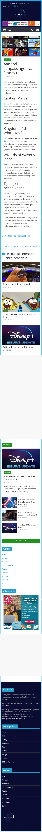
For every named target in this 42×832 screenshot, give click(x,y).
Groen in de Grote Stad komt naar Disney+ (20, 315)
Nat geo (5, 754)
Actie (4, 555)
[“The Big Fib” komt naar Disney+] (9, 524)
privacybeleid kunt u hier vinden (13, 719)
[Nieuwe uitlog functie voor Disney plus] (21, 450)
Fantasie (5, 573)
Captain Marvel (10, 104)
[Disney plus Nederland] (4, 29)
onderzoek (19, 350)
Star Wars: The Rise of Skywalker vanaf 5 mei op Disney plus (27, 502)
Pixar (4, 747)
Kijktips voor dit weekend (16, 235)
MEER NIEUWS (21, 541)
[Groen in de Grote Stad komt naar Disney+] (21, 293)
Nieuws (7, 60)
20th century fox (8, 762)
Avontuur (5, 562)
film (8, 164)
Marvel (4, 751)
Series (4, 736)
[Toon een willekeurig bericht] (37, 29)
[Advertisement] (21, 376)
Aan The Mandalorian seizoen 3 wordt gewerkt (27, 513)
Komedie (5, 576)
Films (4, 732)
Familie (4, 569)
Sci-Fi (4, 583)
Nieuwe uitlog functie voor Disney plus (20, 478)
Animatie (5, 558)
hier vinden (6, 705)
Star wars (5, 743)
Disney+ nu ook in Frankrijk (16, 284)
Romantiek (6, 580)
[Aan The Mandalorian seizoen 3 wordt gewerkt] (9, 511)
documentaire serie (11, 141)
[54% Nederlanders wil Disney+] (21, 326)
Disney (4, 739)
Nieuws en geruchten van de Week (21, 246)
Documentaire (7, 565)
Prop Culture (14, 6)
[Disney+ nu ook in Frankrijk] (21, 263)
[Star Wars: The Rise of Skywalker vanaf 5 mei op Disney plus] (9, 498)
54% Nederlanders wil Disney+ (18, 347)
